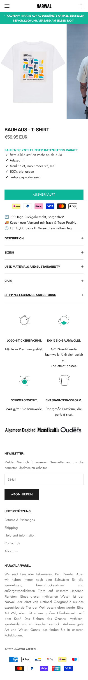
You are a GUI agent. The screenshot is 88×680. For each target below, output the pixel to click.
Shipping (11, 527)
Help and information (20, 535)
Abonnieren (22, 494)
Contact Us (12, 543)
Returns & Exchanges (20, 519)
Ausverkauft (44, 194)
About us (11, 551)
